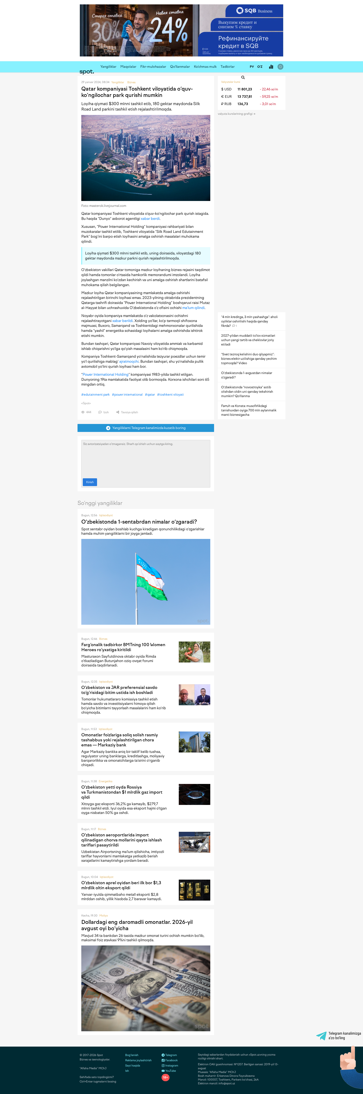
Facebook (171, 1060)
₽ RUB (226, 104)
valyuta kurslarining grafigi (235, 114)
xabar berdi (150, 218)
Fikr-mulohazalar (153, 67)
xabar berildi (122, 321)
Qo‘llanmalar (180, 67)
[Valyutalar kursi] (271, 66)
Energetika (105, 781)
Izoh (106, 412)
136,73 (243, 104)
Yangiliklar (108, 67)
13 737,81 (245, 97)
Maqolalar (128, 67)
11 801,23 (245, 89)
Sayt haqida (132, 1065)
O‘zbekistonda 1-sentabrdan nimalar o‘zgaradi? (139, 522)
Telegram (171, 1055)
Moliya (103, 915)
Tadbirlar (228, 67)
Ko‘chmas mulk (205, 67)
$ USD (226, 89)
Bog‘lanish (131, 1055)
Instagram (171, 1065)
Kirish (90, 482)
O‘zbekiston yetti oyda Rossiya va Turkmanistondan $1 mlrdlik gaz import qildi (121, 792)
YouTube (170, 1070)
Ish (127, 1070)
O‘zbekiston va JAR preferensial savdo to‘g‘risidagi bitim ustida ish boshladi (119, 690)
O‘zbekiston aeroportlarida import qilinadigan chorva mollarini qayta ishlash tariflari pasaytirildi (121, 840)
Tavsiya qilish (129, 412)
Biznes (103, 638)
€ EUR (226, 97)
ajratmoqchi (129, 361)
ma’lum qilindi (193, 308)
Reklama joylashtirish (138, 1060)
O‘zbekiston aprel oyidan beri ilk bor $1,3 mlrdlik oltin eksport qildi (121, 885)
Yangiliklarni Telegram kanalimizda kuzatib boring (148, 428)
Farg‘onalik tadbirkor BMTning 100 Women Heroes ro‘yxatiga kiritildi (123, 647)
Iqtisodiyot (106, 515)
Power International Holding (106, 374)
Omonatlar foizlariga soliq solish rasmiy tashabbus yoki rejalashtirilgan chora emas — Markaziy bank (119, 739)
